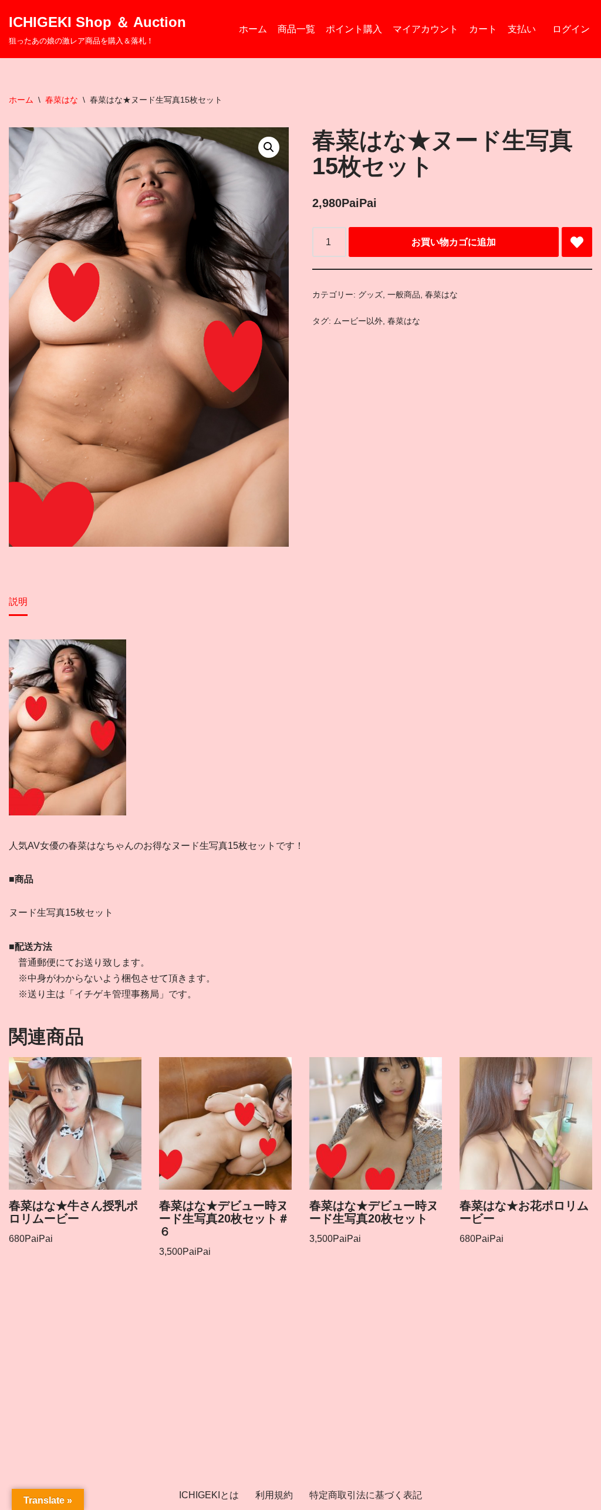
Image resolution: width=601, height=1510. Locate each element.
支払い (522, 29)
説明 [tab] (18, 602)
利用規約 (274, 1495)
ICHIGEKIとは (209, 1495)
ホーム (253, 29)
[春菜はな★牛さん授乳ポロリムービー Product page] (74, 1123)
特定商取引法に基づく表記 (365, 1495)
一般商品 (403, 294)
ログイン (571, 29)
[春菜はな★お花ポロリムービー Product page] (525, 1123)
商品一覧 (296, 29)
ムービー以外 (358, 321)
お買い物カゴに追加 (453, 242)
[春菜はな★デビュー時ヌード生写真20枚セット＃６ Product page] (225, 1123)
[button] (268, 147)
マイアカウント (425, 29)
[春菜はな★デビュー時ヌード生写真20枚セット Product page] (375, 1123)
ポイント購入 (354, 29)
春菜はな (61, 99)
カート (483, 29)
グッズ (370, 294)
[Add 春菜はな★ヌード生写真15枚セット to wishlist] (577, 242)
